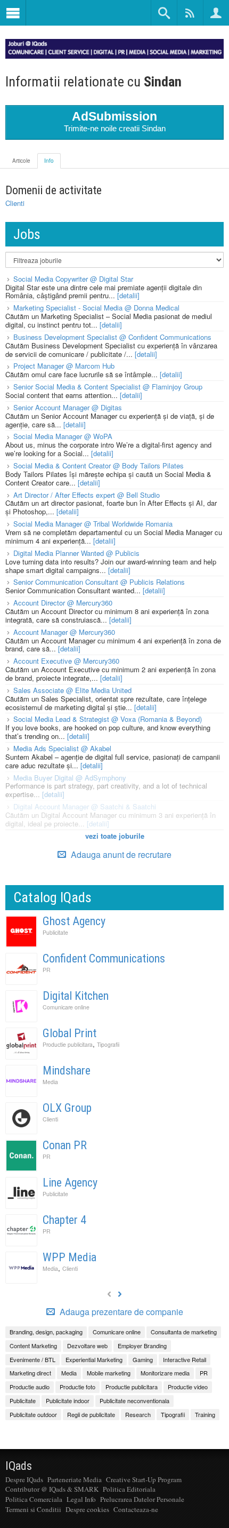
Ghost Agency (74, 921)
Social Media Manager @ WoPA (62, 436)
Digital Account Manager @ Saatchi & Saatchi (84, 806)
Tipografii (108, 1044)
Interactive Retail (184, 1359)
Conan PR (65, 1145)
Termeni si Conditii (33, 1509)
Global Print (69, 1033)
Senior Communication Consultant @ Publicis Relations (99, 582)
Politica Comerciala (33, 1499)
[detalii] (128, 295)
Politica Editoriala (129, 1489)
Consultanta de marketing (184, 1331)
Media (50, 1082)
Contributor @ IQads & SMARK (52, 1489)
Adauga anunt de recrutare (120, 854)
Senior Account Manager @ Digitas (67, 407)
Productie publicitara (68, 1044)
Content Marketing (33, 1345)
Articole (21, 160)
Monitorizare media (165, 1372)
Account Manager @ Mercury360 (64, 632)
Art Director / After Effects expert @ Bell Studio (86, 495)
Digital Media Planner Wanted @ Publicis (76, 553)
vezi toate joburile (114, 836)
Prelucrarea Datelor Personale (142, 1499)
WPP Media (69, 1257)
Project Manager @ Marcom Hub (63, 366)
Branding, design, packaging (46, 1331)
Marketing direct (30, 1372)
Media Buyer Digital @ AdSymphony (69, 778)
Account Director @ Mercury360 (62, 603)
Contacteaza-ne (135, 1509)
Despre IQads (24, 1479)
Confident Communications (104, 958)
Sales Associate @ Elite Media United (72, 690)
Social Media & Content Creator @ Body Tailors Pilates (98, 465)
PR (47, 970)
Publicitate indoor (67, 1400)
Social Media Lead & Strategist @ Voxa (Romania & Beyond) (107, 719)
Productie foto (77, 1386)
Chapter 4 (64, 1220)
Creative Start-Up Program (144, 1479)
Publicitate (55, 932)
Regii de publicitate (91, 1414)
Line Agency (70, 1182)
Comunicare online (66, 1007)
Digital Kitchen (76, 995)
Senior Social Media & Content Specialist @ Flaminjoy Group (107, 386)
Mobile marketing (108, 1372)
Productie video (188, 1386)
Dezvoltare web (87, 1345)
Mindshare (67, 1070)
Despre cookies (87, 1509)
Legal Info (81, 1499)
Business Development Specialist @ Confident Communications (112, 337)
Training (205, 1414)
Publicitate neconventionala (134, 1400)
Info (49, 160)
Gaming (143, 1359)
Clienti (14, 203)
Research (138, 1414)
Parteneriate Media (74, 1479)
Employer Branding (142, 1345)
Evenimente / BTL (32, 1359)
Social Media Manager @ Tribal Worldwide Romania (93, 524)
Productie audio (30, 1386)
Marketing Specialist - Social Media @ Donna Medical (96, 308)
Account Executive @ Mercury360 (66, 661)
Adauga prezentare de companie (120, 1312)
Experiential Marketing (94, 1359)
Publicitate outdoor (33, 1414)
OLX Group (67, 1108)
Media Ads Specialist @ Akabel (62, 748)
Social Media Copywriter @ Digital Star (73, 279)
